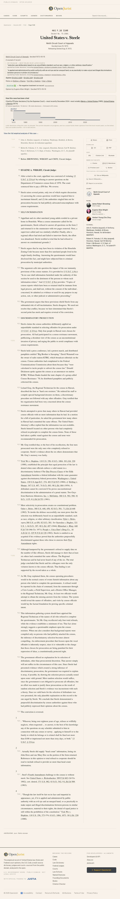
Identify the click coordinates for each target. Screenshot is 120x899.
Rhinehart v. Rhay (65, 526)
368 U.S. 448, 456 (42, 508)
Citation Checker (59, 884)
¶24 (18, 711)
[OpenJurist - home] (60, 8)
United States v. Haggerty (42, 75)
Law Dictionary (58, 863)
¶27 (18, 774)
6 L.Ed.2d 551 (37, 499)
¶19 (18, 505)
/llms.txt (90, 860)
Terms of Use (79, 893)
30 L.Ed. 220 (69, 461)
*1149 (13, 139)
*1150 (13, 147)
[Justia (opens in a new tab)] (31, 879)
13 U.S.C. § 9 (38, 78)
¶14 (18, 350)
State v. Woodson (68, 67)
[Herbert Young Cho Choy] (88, 218)
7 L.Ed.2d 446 (69, 508)
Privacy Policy (92, 893)
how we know (49, 85)
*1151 (13, 340)
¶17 (18, 444)
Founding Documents (61, 878)
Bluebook (111, 155)
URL (89, 155)
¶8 (19, 218)
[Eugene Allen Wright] (88, 211)
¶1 (19, 139)
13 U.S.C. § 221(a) (29, 330)
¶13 (18, 323)
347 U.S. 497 (33, 485)
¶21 (18, 576)
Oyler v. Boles (47, 81)
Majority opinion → (98, 214)
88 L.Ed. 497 (45, 526)
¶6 (19, 192)
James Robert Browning (101, 204)
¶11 (18, 301)
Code (15, 15)
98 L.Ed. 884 (58, 485)
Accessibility (27, 893)
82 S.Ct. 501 (56, 508)
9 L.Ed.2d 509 (68, 781)
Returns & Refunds (52, 893)
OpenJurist (7, 25)
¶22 (18, 613)
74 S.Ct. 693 (45, 485)
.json (15, 833)
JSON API (90, 863)
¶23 (18, 657)
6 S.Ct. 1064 (57, 461)
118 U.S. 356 (45, 461)
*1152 (13, 555)
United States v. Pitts (59, 75)
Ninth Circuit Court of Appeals (60, 43)
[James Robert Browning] (88, 205)
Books (59, 15)
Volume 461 (17, 25)
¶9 (19, 248)
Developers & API (93, 857)
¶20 (18, 549)
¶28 (18, 794)
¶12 (18, 318)
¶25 (18, 721)
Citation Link (100, 155)
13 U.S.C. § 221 (17, 78)
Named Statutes (59, 875)
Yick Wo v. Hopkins (34, 81)
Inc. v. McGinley (51, 495)
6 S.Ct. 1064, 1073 (58, 815)
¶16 (18, 411)
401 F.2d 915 (53, 481)
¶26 (18, 751)
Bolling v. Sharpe (19, 81)
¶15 (18, 387)
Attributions (66, 893)
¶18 (18, 461)
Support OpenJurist (101, 870)
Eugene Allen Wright (100, 210)
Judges (34, 15)
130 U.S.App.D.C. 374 (37, 481)
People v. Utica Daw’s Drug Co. (56, 529)
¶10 (18, 268)
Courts (24, 15)
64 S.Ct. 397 (32, 526)
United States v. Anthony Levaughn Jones (48, 67)
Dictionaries (47, 15)
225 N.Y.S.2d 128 (38, 532)
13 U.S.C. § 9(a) (50, 281)
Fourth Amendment (36, 774)
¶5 (19, 176)
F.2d (24, 25)
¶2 (19, 147)
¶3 (19, 158)
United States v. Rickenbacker (43, 778)
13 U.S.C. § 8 (28, 78)
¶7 (19, 212)
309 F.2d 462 (62, 778)
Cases (6, 15)
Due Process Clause (54, 471)
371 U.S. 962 (43, 781)
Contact (39, 893)
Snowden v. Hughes (64, 522)
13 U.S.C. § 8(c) (70, 271)
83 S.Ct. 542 (56, 781)
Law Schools (57, 872)
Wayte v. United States (89, 101)
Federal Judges (58, 866)
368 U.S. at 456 (33, 522)
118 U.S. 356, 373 (37, 815)
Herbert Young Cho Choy (101, 217)
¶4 (19, 170)
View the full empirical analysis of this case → (21, 133)
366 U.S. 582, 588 (67, 495)
